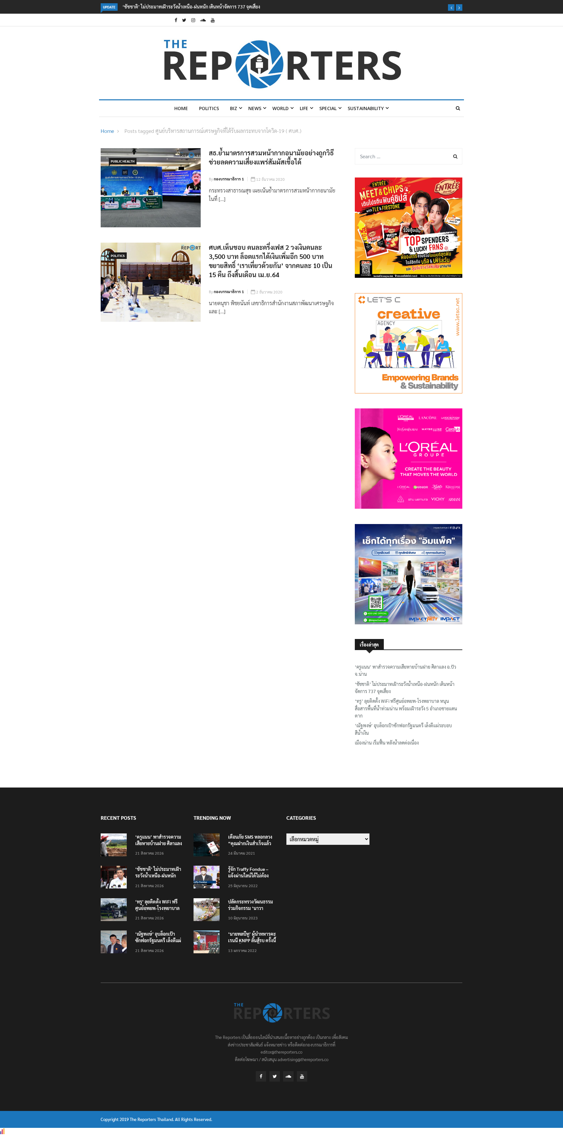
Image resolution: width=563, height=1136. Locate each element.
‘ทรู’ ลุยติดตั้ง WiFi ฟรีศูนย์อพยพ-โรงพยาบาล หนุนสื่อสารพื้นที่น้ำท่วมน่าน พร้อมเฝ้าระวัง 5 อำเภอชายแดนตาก (406, 708)
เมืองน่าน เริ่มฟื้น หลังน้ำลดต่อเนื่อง (387, 743)
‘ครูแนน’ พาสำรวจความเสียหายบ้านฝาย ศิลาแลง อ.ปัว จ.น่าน (405, 670)
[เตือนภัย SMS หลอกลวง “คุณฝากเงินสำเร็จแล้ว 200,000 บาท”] (208, 846)
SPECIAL (328, 108)
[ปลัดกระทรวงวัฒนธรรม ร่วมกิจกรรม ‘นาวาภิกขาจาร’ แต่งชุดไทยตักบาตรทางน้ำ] (208, 910)
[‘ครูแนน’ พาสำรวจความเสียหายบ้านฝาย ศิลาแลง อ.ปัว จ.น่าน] (115, 846)
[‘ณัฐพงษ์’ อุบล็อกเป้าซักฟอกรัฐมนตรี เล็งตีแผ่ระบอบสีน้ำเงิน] (115, 943)
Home (181, 108)
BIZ (233, 108)
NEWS (254, 108)
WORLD (280, 108)
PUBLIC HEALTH (123, 161)
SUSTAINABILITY (366, 108)
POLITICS (209, 108)
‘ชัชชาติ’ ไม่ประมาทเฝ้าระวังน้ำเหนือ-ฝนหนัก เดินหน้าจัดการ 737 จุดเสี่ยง (191, 6)
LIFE (304, 108)
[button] (451, 7)
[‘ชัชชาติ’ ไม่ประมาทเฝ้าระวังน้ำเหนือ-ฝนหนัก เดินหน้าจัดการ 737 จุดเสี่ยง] (115, 878)
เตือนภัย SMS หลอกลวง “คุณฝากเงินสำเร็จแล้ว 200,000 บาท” (250, 843)
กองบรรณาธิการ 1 (229, 178)
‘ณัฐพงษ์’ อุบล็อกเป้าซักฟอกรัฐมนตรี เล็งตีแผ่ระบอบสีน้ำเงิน (403, 728)
